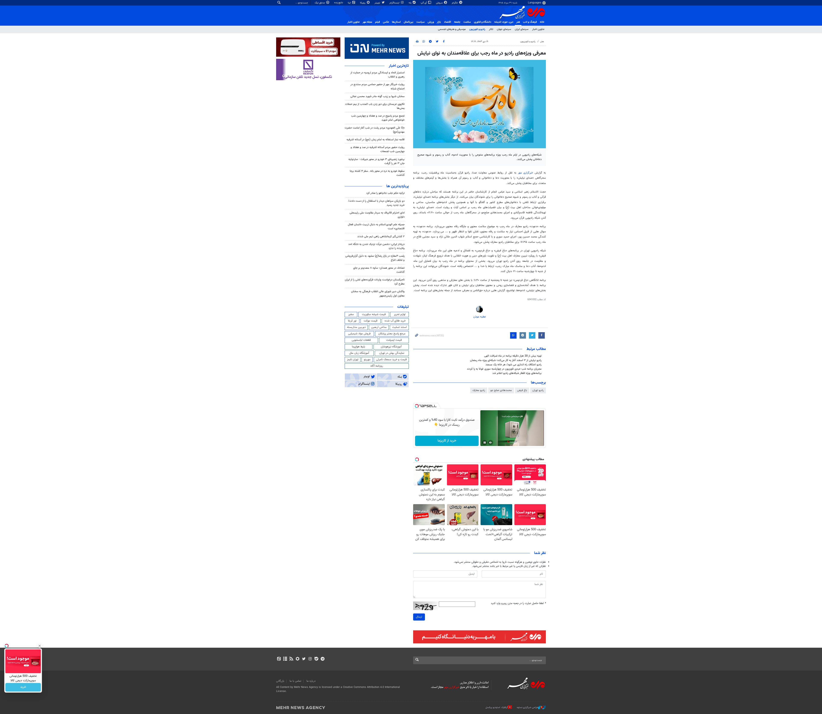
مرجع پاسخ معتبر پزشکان (391, 334)
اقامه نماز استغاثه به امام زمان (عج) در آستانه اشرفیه (376, 140)
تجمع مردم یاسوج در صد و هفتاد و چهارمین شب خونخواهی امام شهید (378, 118)
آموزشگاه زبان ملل (359, 353)
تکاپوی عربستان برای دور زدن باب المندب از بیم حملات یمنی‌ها (375, 106)
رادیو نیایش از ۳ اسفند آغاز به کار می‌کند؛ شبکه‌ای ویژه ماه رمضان (506, 360)
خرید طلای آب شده (395, 321)
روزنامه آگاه (377, 366)
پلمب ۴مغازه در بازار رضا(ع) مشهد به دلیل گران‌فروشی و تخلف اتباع (375, 258)
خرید (23, 687)
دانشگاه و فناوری (482, 22)
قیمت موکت (370, 321)
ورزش (431, 22)
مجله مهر (367, 22)
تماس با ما (295, 681)
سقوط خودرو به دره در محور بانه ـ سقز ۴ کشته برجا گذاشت (377, 173)
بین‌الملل (408, 22)
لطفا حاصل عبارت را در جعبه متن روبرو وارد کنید (518, 603)
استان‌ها (396, 22)
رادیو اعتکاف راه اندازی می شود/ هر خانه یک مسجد (513, 365)
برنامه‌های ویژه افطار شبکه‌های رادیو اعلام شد (517, 373)
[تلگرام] (322, 659)
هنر (518, 22)
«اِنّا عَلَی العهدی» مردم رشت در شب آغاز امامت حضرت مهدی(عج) (375, 130)
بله (410, 3)
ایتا (349, 3)
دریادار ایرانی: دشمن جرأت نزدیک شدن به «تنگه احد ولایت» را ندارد (376, 246)
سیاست (420, 22)
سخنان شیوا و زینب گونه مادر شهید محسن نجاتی (377, 96)
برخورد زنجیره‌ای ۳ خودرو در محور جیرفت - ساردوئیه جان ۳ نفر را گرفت (376, 161)
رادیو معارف (478, 390)
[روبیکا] (297, 659)
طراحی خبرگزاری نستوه (527, 707)
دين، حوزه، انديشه (503, 22)
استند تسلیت (399, 327)
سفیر (351, 314)
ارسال (419, 617)
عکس (386, 22)
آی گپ (424, 3)
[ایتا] (278, 659)
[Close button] (39, 646)
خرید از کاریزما (447, 440)
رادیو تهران (538, 390)
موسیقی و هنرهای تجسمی (452, 29)
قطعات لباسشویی (361, 340)
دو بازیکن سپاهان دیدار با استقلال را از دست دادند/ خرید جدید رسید (376, 203)
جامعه (457, 22)
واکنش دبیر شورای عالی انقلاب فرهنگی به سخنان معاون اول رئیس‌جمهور (378, 293)
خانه (542, 22)
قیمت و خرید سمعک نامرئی (391, 359)
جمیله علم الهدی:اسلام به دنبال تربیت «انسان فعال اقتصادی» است (376, 226)
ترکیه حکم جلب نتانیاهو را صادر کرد (385, 193)
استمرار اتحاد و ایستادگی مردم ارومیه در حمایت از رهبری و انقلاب (377, 75)
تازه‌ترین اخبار (399, 66)
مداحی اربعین (379, 327)
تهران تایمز (352, 359)
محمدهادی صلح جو (501, 390)
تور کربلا (352, 321)
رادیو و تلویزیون (477, 29)
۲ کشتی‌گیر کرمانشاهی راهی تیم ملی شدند (381, 236)
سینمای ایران (522, 29)
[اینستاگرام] (310, 659)
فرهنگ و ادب (530, 22)
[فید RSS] (291, 659)
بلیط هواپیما (358, 347)
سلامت (467, 22)
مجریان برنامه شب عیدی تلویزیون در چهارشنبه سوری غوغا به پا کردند (504, 369)
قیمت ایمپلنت (394, 340)
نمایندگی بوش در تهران (391, 353)
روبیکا (363, 3)
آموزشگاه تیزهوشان (391, 347)
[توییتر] (304, 659)
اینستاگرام (395, 3)
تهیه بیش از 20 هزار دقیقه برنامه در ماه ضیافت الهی (513, 356)
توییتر (378, 3)
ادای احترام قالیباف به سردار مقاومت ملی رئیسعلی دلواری (377, 215)
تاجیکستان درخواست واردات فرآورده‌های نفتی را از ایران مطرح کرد (375, 282)
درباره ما (311, 681)
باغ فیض (522, 390)
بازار (439, 22)
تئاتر (491, 29)
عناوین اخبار (538, 29)
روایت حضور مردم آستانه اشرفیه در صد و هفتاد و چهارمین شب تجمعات (378, 149)
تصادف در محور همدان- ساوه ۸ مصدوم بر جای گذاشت (379, 270)
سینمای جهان (504, 29)
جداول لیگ (320, 3)
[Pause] (484, 442)
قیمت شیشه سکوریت (374, 314)
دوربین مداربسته (356, 327)
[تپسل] (417, 406)
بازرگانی (280, 681)
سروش (439, 3)
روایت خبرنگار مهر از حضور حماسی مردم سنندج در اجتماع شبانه (377, 86)
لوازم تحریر (399, 314)
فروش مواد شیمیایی (359, 334)
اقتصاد (447, 22)
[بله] (316, 659)
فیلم (377, 22)
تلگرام (455, 3)
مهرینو (367, 359)
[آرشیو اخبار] (285, 659)
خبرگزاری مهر (525, 173)
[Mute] (490, 442)
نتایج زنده (339, 2)
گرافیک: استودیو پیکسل (496, 707)
